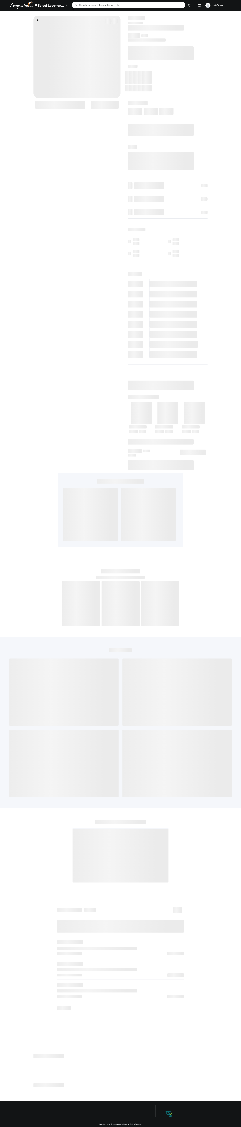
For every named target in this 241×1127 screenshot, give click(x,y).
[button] (189, 5)
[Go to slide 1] (37, 20)
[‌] (60, 105)
